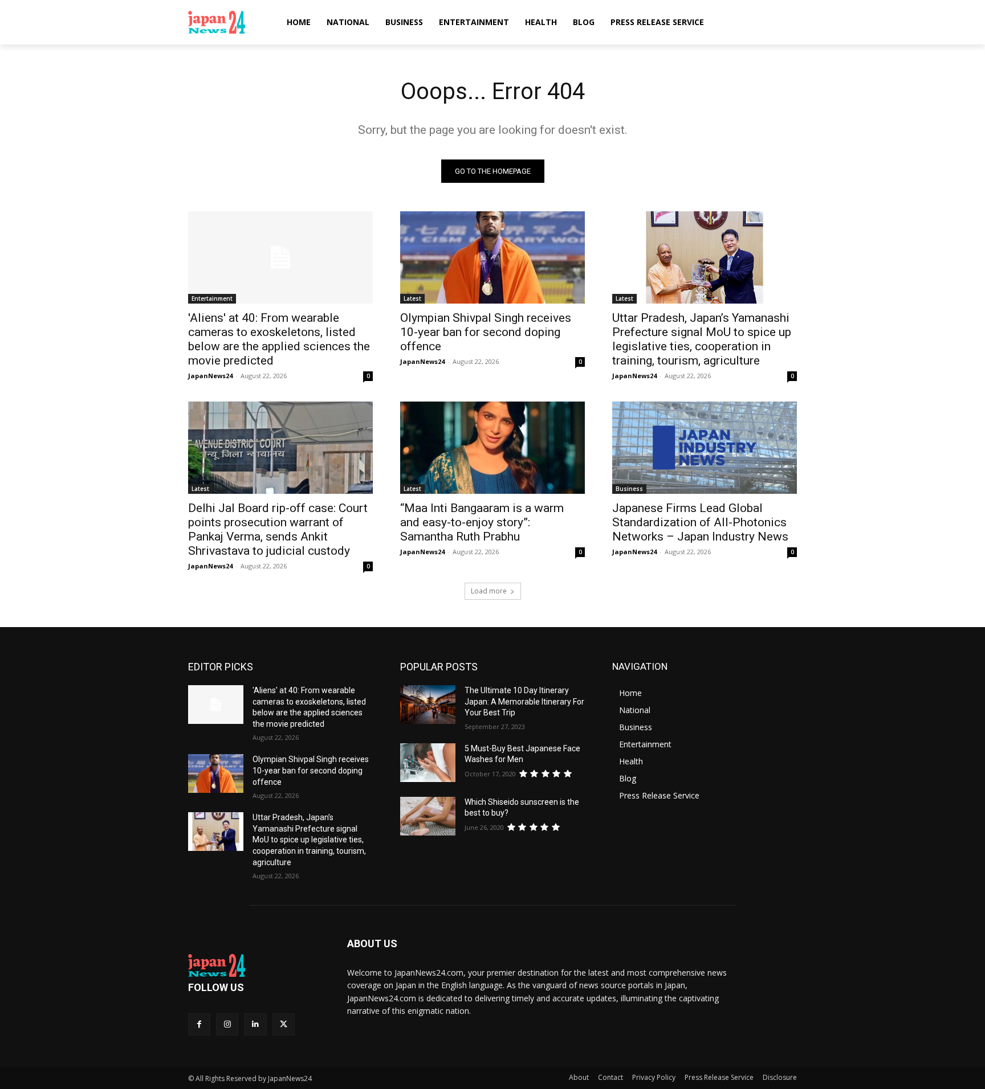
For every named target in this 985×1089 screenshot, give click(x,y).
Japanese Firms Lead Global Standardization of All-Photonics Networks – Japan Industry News (700, 522)
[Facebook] (199, 1024)
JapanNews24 (210, 375)
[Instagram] (227, 1024)
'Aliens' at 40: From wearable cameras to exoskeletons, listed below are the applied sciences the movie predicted (279, 339)
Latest (412, 298)
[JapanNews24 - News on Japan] (254, 965)
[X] (283, 1024)
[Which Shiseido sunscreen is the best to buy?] (427, 816)
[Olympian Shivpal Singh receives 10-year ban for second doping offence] (492, 257)
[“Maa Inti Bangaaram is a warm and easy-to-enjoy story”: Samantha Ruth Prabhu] (492, 448)
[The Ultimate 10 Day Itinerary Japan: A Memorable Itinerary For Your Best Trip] (427, 704)
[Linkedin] (255, 1024)
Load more (489, 591)
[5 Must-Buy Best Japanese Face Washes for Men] (427, 762)
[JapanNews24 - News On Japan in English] (227, 22)
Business (629, 489)
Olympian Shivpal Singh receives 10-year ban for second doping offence (485, 332)
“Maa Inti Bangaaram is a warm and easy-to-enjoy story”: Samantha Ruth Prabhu (482, 522)
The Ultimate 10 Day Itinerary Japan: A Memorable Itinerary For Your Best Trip (524, 701)
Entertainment (212, 298)
